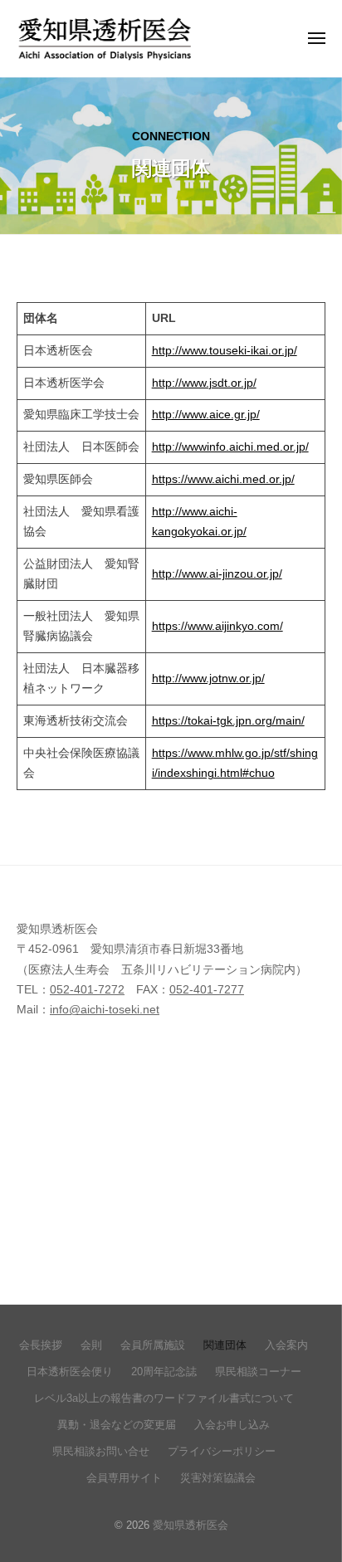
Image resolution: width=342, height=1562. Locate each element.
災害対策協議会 (218, 1478)
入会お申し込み (232, 1424)
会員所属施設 (152, 1345)
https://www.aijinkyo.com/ (217, 626)
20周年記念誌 (164, 1371)
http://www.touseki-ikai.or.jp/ (224, 350)
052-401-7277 (206, 990)
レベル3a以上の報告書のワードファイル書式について (164, 1398)
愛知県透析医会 (190, 1525)
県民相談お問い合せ (100, 1451)
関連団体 (225, 1345)
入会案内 (286, 1345)
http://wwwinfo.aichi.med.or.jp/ (230, 447)
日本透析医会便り (70, 1371)
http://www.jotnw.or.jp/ (208, 678)
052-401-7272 (87, 990)
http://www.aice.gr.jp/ (206, 414)
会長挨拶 (40, 1345)
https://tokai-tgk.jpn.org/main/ (228, 721)
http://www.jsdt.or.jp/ (204, 383)
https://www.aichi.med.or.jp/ (223, 479)
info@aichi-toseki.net (104, 1009)
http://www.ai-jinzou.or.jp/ (217, 574)
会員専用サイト (124, 1478)
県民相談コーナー (258, 1371)
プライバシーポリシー (222, 1451)
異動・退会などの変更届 (116, 1424)
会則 (91, 1345)
